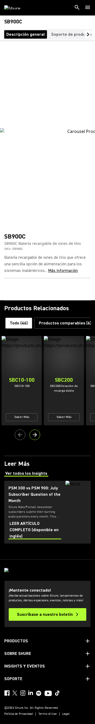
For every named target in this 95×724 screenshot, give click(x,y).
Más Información (63, 270)
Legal (66, 714)
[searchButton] (77, 7)
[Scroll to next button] (87, 34)
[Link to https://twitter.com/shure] (14, 693)
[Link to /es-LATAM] (15, 7)
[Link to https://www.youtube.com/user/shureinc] (48, 693)
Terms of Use (47, 714)
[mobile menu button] (87, 7)
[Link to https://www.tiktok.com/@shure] (57, 693)
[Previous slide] (20, 435)
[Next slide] (35, 435)
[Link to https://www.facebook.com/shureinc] (7, 693)
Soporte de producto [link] (71, 34)
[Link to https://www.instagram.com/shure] (22, 693)
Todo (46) (19, 323)
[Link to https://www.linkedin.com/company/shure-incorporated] (30, 693)
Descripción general (25, 34)
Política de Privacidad (18, 714)
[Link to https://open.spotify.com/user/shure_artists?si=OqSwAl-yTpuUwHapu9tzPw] (39, 693)
